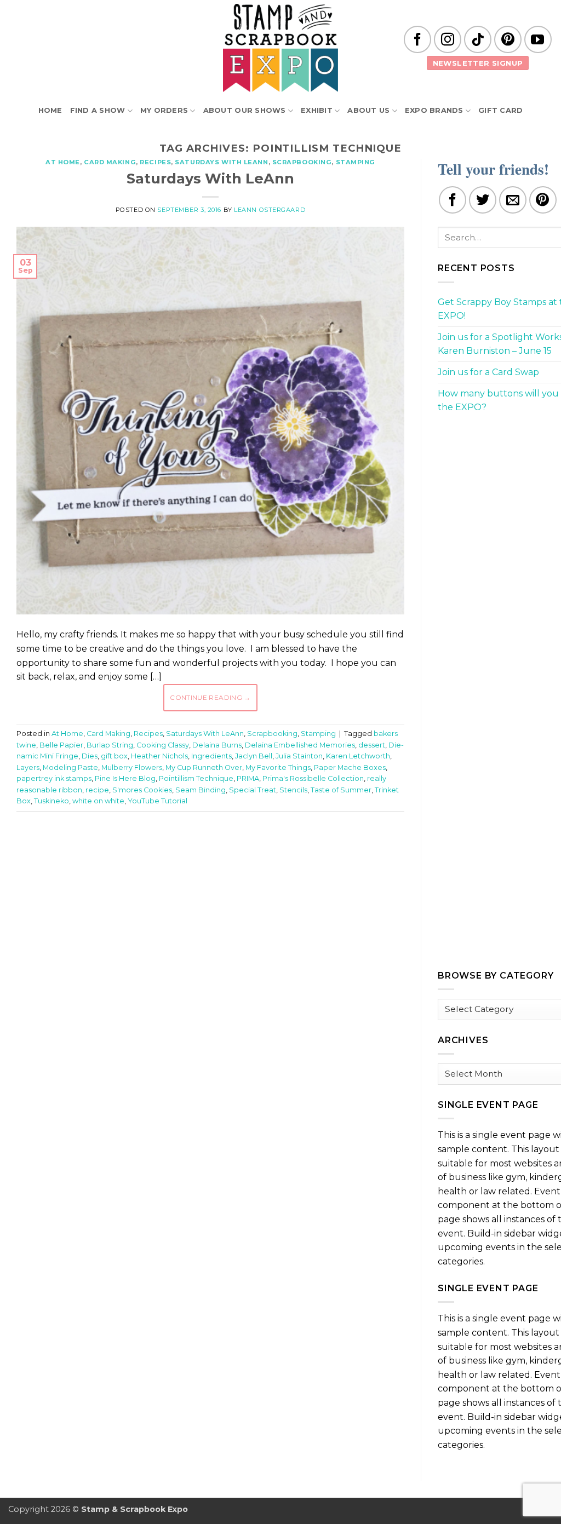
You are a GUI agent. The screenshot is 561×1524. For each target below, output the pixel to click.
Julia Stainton (299, 756)
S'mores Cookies (142, 790)
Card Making (110, 162)
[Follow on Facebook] (417, 39)
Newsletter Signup (478, 63)
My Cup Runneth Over (203, 767)
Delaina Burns (217, 745)
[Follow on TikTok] (477, 39)
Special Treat (252, 790)
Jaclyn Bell (253, 756)
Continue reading (210, 697)
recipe (97, 790)
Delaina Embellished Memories (300, 745)
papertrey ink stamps (53, 778)
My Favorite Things (278, 767)
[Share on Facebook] (452, 200)
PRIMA (248, 778)
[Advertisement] (215, 853)
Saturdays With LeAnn (221, 162)
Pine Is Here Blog (125, 778)
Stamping (355, 162)
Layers (27, 767)
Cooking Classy (162, 745)
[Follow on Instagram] (447, 39)
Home (50, 110)
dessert (371, 745)
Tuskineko (51, 801)
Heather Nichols (159, 756)
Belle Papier (61, 745)
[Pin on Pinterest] (543, 200)
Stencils (293, 790)
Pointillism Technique (196, 778)
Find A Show (97, 110)
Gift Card (500, 110)
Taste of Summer (341, 790)
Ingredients (211, 756)
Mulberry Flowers (131, 767)
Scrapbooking (302, 162)
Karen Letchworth (358, 756)
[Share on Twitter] (482, 200)
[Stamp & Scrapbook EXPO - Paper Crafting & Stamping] (280, 48)
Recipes (155, 162)
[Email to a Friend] (512, 200)
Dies (90, 756)
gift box (114, 756)
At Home (62, 162)
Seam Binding (200, 790)
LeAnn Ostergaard (269, 210)
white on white (98, 801)
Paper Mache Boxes (350, 767)
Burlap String (110, 745)
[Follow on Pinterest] (508, 39)
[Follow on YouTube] (538, 39)
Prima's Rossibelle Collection (313, 778)
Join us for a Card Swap (488, 372)
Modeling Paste (70, 767)
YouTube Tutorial (157, 801)
